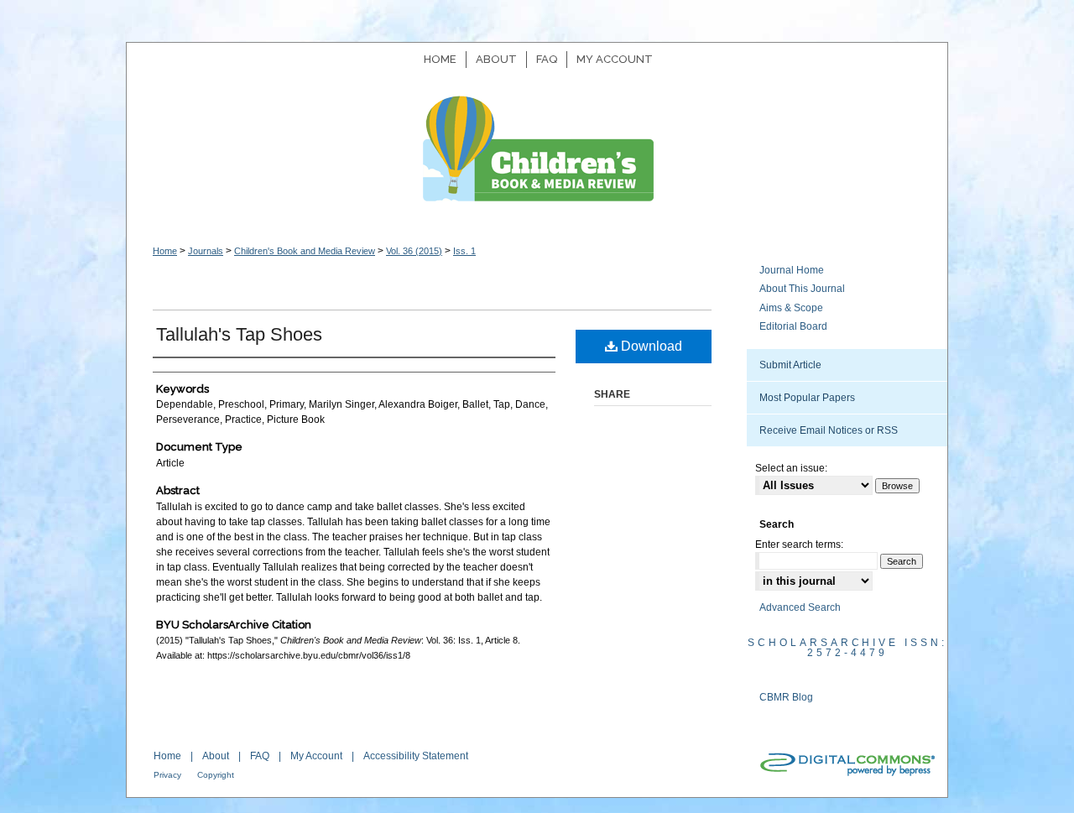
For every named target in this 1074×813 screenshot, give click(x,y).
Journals (205, 251)
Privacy (167, 774)
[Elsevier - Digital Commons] (846, 765)
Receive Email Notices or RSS (828, 430)
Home (165, 251)
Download (650, 346)
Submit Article (790, 365)
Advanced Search (800, 607)
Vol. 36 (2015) (414, 251)
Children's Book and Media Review (537, 157)
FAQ (259, 756)
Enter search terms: (799, 544)
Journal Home (791, 270)
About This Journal (802, 288)
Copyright (215, 774)
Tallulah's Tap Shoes (239, 334)
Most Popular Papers (807, 398)
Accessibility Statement (415, 756)
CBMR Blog (786, 697)
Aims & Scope (791, 308)
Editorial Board (793, 326)
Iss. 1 (464, 251)
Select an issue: (791, 468)
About (215, 756)
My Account (316, 756)
